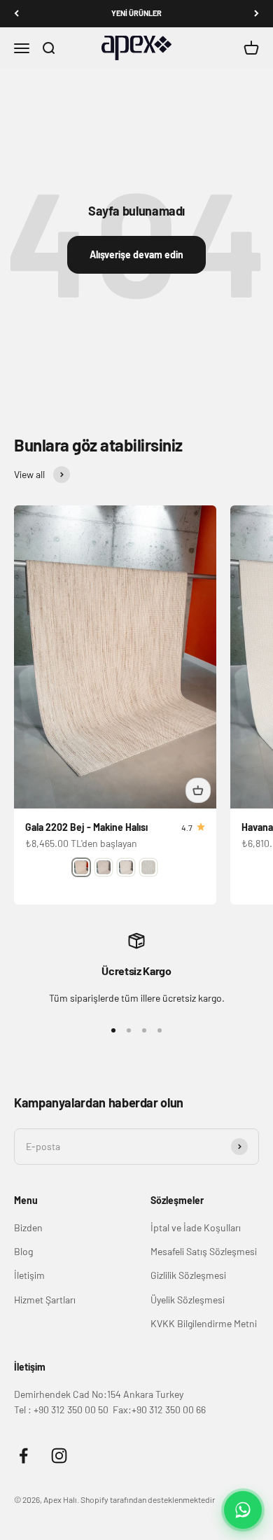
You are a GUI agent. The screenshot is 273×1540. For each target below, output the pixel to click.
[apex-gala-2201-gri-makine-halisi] (103, 867)
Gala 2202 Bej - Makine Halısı (86, 827)
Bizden (28, 1227)
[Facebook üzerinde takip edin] (23, 1455)
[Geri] (16, 13)
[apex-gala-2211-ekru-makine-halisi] (126, 867)
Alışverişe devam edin (136, 254)
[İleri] (256, 13)
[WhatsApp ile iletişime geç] (243, 1510)
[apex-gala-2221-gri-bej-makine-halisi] (148, 867)
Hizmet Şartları (45, 1300)
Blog (23, 1251)
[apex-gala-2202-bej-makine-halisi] (81, 867)
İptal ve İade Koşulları (195, 1227)
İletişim (29, 1275)
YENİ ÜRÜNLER (136, 13)
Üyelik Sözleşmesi (187, 1300)
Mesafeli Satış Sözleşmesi (203, 1251)
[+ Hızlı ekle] (198, 790)
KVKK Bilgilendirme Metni (203, 1323)
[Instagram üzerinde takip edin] (59, 1455)
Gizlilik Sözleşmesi (188, 1275)
